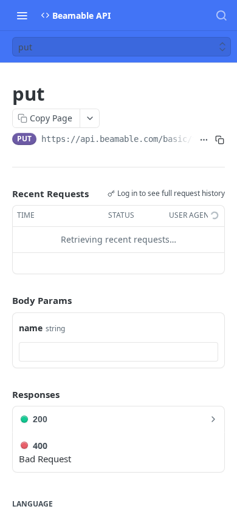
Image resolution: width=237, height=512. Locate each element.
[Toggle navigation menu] (22, 15)
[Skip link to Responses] (3, 394)
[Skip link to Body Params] (3, 300)
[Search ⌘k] (221, 15)
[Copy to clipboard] (219, 140)
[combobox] (118, 352)
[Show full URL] (204, 140)
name (31, 328)
